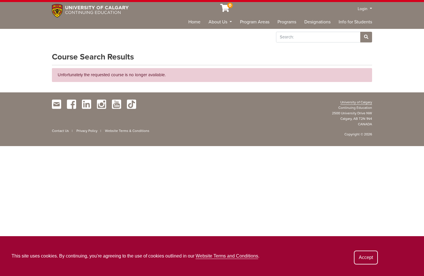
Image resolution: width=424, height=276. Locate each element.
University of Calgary (356, 102)
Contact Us (60, 131)
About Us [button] (218, 22)
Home (194, 22)
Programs (286, 22)
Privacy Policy (86, 131)
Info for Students (355, 22)
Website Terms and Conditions (227, 255)
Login (363, 8)
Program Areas (254, 22)
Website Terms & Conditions (127, 131)
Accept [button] (366, 257)
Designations (317, 22)
